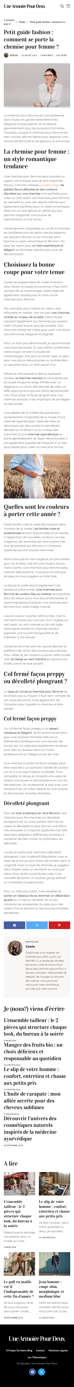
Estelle (14, 55)
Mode (22, 21)
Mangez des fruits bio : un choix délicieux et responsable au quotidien (33, 1052)
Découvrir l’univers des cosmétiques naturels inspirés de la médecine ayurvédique (30, 1128)
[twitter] (41, 1372)
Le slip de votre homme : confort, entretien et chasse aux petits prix (35, 1076)
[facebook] (32, 1372)
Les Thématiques (37, 1357)
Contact (40, 1350)
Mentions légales (58, 1350)
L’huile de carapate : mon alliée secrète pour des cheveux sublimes (32, 1101)
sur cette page (49, 185)
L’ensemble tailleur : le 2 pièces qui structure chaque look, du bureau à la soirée (35, 1027)
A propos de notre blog (19, 1350)
